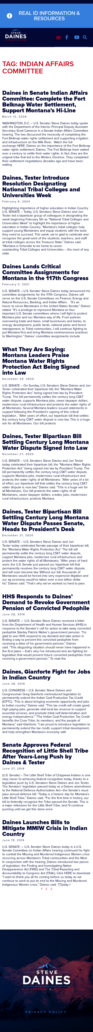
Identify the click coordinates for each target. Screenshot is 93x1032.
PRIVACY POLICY (46, 1012)
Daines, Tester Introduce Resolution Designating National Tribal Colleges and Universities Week (41, 186)
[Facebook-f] (66, 37)
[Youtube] (76, 37)
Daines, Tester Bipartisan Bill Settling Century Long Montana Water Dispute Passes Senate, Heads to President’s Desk (45, 520)
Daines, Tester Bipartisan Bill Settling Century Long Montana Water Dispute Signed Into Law (45, 442)
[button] (58, 37)
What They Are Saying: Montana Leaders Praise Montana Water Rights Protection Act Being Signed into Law (41, 361)
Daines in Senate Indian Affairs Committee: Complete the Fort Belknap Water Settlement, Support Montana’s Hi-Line (45, 101)
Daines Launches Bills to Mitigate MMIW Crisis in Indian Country (44, 828)
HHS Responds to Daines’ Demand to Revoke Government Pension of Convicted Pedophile (46, 602)
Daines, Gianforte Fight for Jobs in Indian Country (46, 674)
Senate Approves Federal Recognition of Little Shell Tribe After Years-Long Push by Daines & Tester (45, 753)
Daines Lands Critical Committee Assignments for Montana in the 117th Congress (45, 272)
